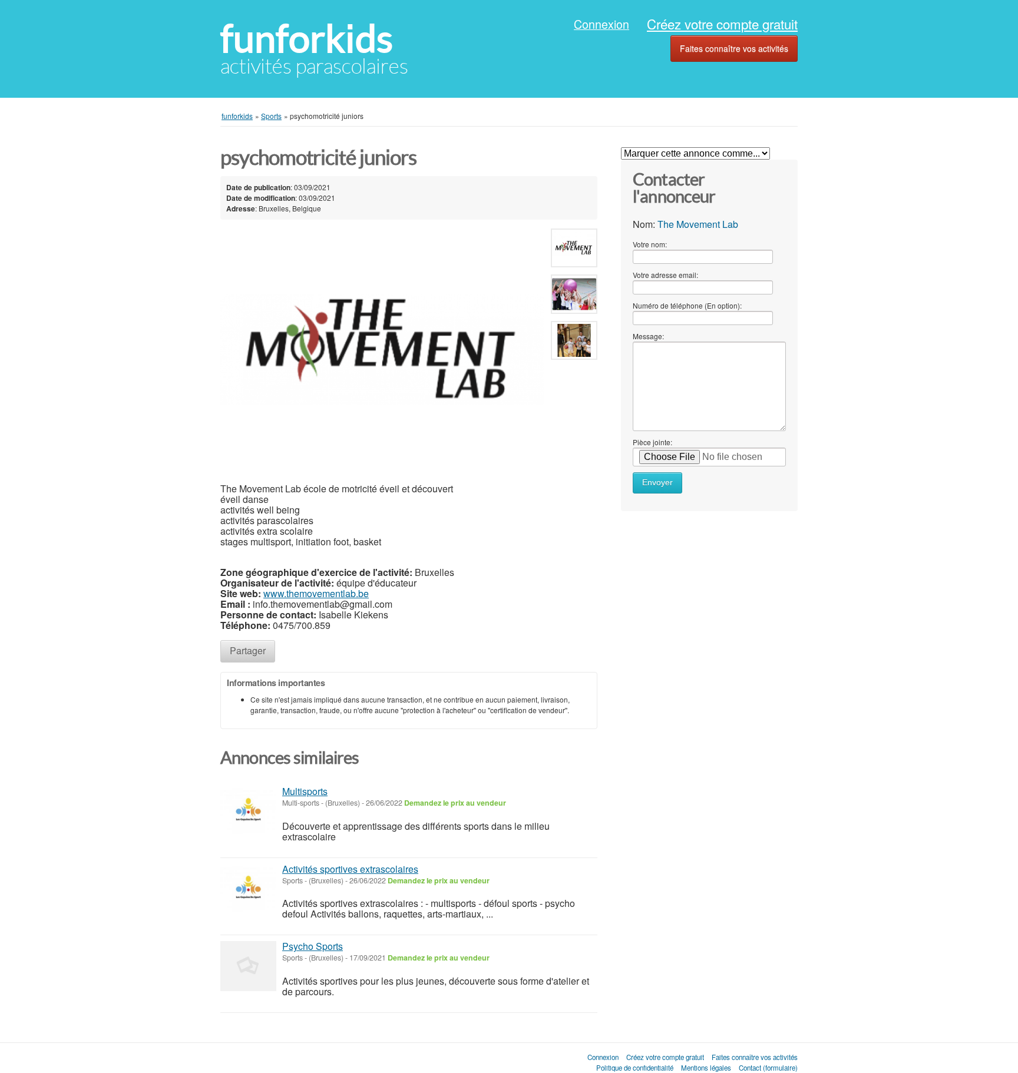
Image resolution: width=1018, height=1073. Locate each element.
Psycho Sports (312, 946)
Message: (648, 336)
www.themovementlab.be (316, 593)
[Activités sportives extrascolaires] (248, 889)
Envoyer (657, 482)
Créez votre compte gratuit (722, 23)
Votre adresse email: (665, 275)
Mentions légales (706, 1067)
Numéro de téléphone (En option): (687, 305)
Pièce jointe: (652, 442)
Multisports (305, 791)
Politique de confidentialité (634, 1067)
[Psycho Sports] (248, 966)
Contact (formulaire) (768, 1067)
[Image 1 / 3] (382, 350)
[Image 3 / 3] (574, 342)
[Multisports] (248, 811)
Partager (248, 650)
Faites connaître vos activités (734, 48)
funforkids (306, 38)
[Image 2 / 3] (574, 296)
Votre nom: (650, 244)
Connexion (601, 23)
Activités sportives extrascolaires (350, 869)
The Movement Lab (697, 224)
